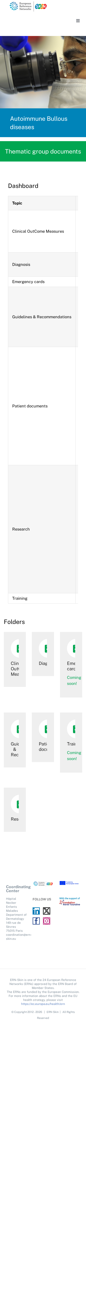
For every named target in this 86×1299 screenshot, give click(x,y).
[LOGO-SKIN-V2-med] (28, 2)
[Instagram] (46, 921)
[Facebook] (36, 921)
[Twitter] (46, 911)
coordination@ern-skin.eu (16, 936)
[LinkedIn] (36, 911)
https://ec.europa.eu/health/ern (43, 1004)
